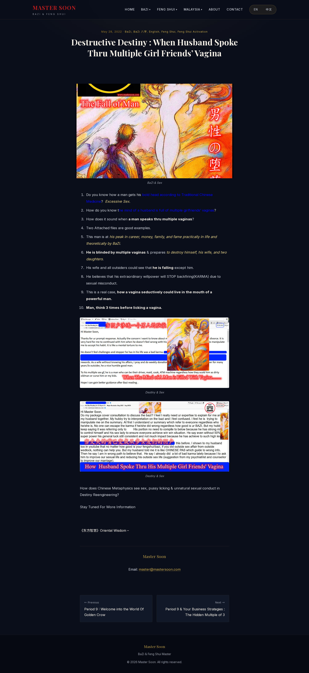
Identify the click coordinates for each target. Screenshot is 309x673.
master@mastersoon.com (160, 569)
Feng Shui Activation (193, 31)
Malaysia (193, 9)
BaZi (146, 9)
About (214, 9)
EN (256, 9)
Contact (235, 9)
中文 (269, 9)
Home (130, 9)
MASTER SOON (54, 10)
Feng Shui (167, 9)
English (154, 31)
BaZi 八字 (140, 31)
